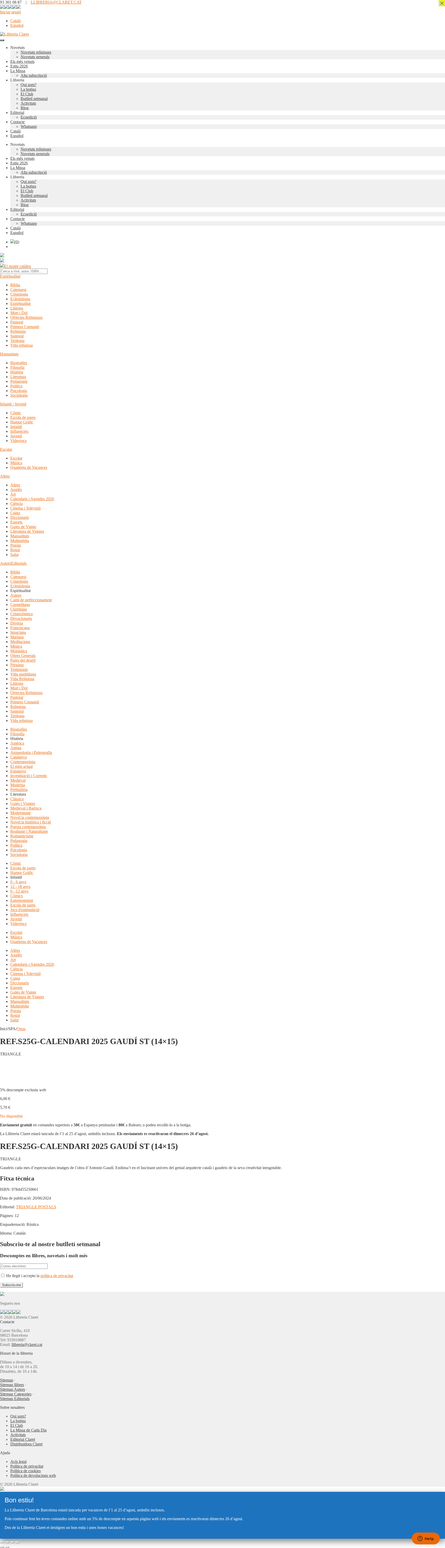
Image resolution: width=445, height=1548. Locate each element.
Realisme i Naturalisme (29, 831)
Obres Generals (23, 655)
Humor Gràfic (21, 422)
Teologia (17, 340)
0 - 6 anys (18, 882)
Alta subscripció (34, 75)
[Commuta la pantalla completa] (7, 1542)
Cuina (15, 513)
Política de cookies (25, 1471)
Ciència (16, 503)
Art (13, 494)
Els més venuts (22, 61)
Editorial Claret (22, 1439)
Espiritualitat (10, 276)
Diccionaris (19, 517)
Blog (25, 108)
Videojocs (18, 440)
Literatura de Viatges (27, 531)
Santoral (17, 336)
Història (16, 372)
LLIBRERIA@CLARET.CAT (56, 2)
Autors (5, 563)
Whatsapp (29, 126)
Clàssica (17, 799)
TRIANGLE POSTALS (36, 1207)
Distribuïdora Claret (26, 1444)
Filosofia (17, 367)
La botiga (28, 89)
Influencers (19, 431)
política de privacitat (56, 1276)
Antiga (15, 748)
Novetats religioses (36, 52)
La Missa (17, 71)
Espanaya (18, 771)
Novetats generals (35, 57)
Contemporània (22, 762)
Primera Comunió (24, 326)
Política (16, 386)
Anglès (16, 489)
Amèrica (17, 743)
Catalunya (18, 757)
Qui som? (28, 84)
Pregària (17, 665)
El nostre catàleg (17, 266)
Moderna (17, 785)
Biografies (18, 363)
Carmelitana (20, 604)
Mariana (17, 637)
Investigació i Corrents (28, 775)
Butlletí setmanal (34, 98)
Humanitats (9, 354)
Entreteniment (21, 900)
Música (16, 463)
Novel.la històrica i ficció (30, 822)
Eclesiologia (20, 299)
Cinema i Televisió (25, 508)
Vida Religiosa (22, 679)
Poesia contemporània (28, 827)
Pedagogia (18, 381)
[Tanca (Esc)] (17, 1542)
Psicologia (18, 390)
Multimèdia (19, 540)
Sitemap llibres (12, 1385)
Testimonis (19, 669)
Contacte (17, 122)
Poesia (15, 545)
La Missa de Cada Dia (28, 1430)
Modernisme (20, 813)
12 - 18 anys (20, 886)
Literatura (18, 376)
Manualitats (19, 536)
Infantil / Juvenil (13, 404)
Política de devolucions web (33, 1475)
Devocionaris (21, 618)
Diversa (16, 623)
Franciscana (20, 628)
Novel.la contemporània (29, 817)
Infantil (16, 427)
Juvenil (16, 436)
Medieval (17, 780)
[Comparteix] (12, 1542)
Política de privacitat (26, 1466)
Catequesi (18, 289)
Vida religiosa (21, 345)
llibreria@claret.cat (27, 1344)
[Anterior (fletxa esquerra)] (2, 1547)
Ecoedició (29, 117)
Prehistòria (19, 789)
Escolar (6, 449)
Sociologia (19, 395)
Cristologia (19, 294)
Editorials (19, 563)
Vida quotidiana (23, 674)
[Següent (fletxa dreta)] (7, 1547)
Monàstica (18, 651)
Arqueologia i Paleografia (31, 752)
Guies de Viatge (23, 527)
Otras (21, 1029)
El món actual (21, 766)
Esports (16, 522)
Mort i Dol (19, 313)
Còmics (16, 896)
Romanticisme (21, 836)
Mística (16, 646)
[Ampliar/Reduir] (2, 1542)
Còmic (15, 413)
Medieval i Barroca (25, 808)
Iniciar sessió (10, 12)
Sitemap (6, 1380)
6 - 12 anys (19, 891)
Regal (15, 550)
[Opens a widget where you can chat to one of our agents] (426, 1539)
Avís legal (18, 1461)
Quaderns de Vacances (28, 467)
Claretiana (18, 609)
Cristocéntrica (21, 614)
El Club (27, 94)
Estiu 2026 (19, 66)
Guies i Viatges (22, 803)
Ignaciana (18, 632)
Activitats (28, 103)
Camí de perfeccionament (31, 600)
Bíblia (15, 285)
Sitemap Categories (15, 1394)
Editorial (17, 112)
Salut (14, 554)
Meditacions (20, 641)
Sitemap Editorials (15, 1398)
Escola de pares (23, 417)
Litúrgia (16, 308)
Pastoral (16, 322)
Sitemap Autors (12, 1389)
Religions (18, 331)
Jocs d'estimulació (24, 910)
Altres (5, 476)
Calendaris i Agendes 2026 (32, 499)
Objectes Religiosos (26, 317)
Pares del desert (23, 660)
